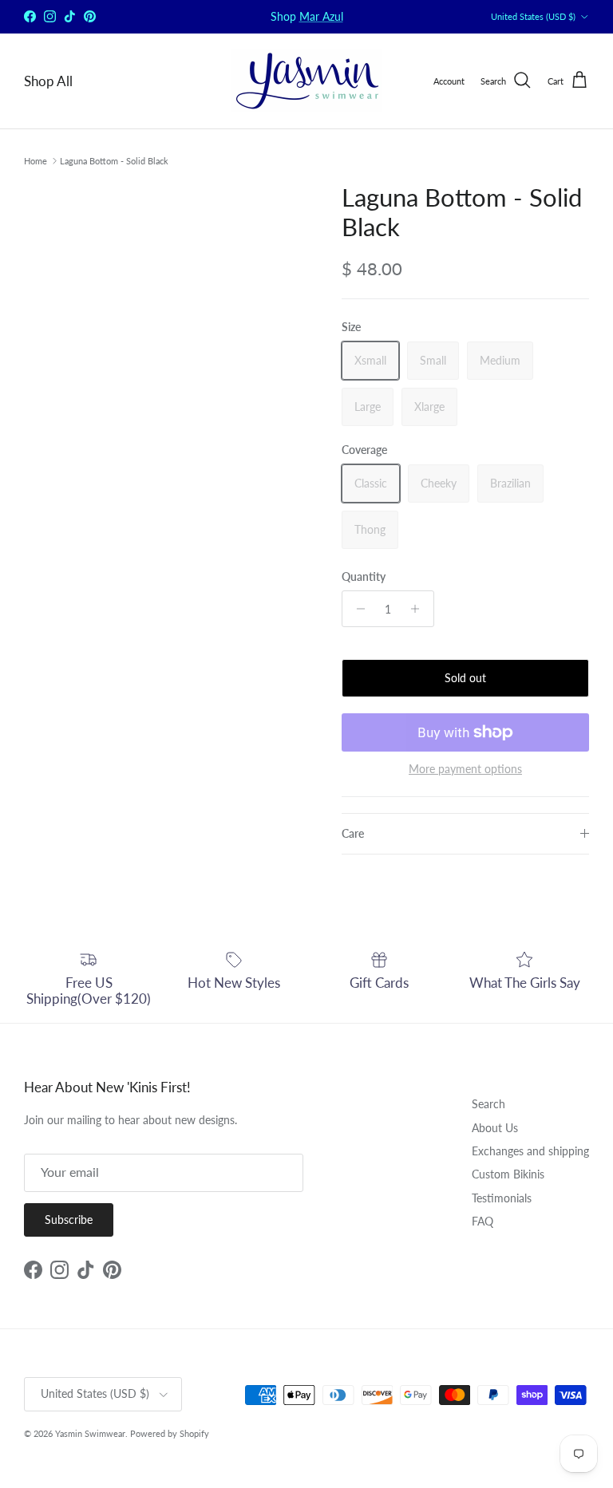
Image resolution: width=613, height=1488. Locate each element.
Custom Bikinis (508, 1174)
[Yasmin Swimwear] (306, 80)
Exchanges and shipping (530, 1151)
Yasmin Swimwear (90, 1433)
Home (35, 161)
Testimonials (502, 1198)
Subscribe (69, 1219)
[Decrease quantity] (356, 608)
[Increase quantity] (419, 608)
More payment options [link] (465, 769)
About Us (495, 1128)
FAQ (482, 1221)
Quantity (364, 576)
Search (488, 1104)
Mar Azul (321, 16)
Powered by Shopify (169, 1433)
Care (353, 833)
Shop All (48, 81)
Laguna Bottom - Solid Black (114, 161)
